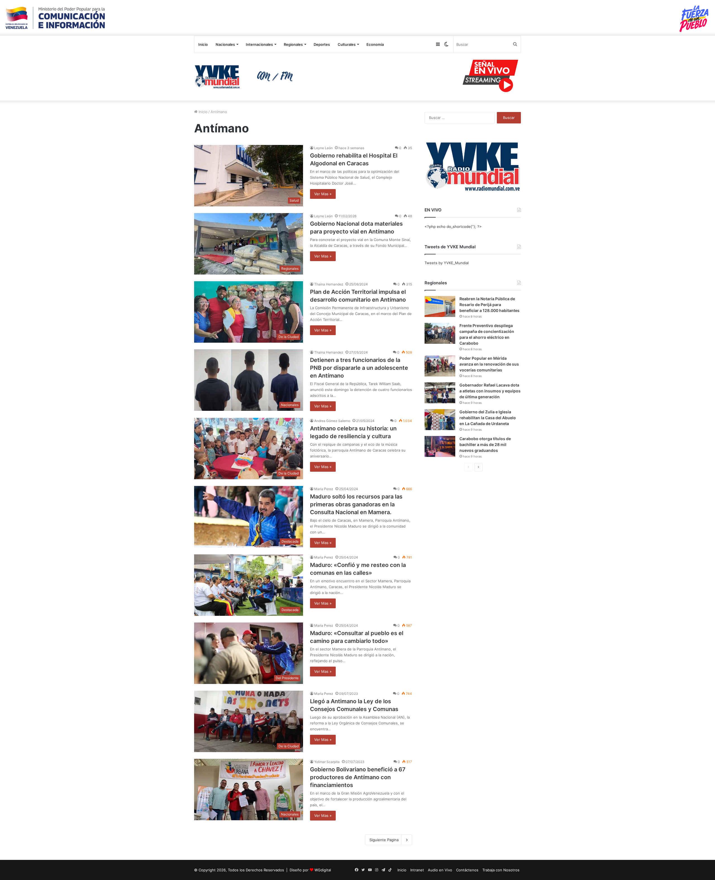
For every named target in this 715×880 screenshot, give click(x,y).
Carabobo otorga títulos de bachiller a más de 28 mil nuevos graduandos (485, 444)
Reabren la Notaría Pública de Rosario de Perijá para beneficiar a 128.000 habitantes (489, 304)
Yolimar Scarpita (327, 762)
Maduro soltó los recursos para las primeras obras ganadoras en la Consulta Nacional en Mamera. (356, 504)
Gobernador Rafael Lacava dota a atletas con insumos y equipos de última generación (490, 391)
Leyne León (323, 148)
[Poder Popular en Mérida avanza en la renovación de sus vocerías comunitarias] (440, 366)
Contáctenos (467, 870)
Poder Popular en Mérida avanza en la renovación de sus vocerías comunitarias (489, 364)
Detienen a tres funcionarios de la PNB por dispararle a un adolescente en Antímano (359, 368)
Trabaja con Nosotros (500, 870)
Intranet (417, 870)
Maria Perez (323, 489)
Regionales (293, 44)
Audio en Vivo (440, 870)
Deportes (322, 44)
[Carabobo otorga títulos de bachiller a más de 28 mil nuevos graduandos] (440, 446)
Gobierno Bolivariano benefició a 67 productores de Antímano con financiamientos (358, 777)
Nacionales (225, 44)
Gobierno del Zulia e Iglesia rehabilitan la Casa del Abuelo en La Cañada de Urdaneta (487, 417)
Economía (375, 44)
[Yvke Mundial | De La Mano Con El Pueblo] (245, 76)
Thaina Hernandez (328, 284)
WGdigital (322, 870)
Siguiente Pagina (384, 840)
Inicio (203, 44)
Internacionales (259, 44)
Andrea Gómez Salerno (332, 421)
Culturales (347, 44)
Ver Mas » (323, 194)
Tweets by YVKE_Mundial (447, 263)
